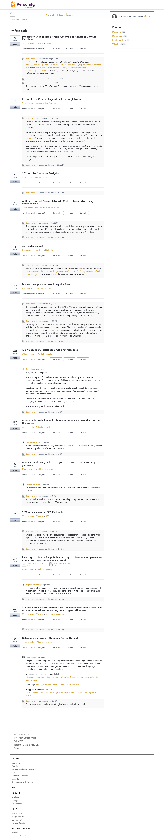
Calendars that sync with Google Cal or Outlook (50, 638)
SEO (46, 177)
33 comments (28, 516)
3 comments (27, 103)
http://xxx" (31, 138)
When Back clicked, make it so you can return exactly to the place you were (61, 464)
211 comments (28, 353)
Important (70, 48)
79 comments (28, 427)
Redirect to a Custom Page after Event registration (52, 99)
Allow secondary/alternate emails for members (50, 349)
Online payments (51, 207)
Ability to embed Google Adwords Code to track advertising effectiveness (57, 202)
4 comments (27, 177)
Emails (48, 43)
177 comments (28, 569)
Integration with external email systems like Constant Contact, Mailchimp (59, 38)
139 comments (28, 288)
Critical (84, 48)
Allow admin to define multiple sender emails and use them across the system (61, 422)
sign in (147, 16)
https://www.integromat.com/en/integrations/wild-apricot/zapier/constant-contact (63, 64)
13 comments (27, 250)
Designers (116, 31)
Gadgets (49, 250)
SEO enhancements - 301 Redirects (42, 512)
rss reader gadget (32, 246)
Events (49, 288)
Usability (49, 469)
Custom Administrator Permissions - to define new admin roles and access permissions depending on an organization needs (62, 609)
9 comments (27, 207)
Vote (15, 44)
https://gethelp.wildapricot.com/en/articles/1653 (58, 684)
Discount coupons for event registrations (46, 284)
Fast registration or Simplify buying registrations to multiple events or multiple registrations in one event (62, 559)
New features (50, 103)
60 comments (28, 43)
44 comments (28, 642)
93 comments (28, 614)
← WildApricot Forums (18, 19)
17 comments (27, 469)
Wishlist (40, 43)
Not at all (57, 48)
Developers (117, 36)
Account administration (56, 614)
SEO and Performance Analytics (41, 173)
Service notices (119, 40)
